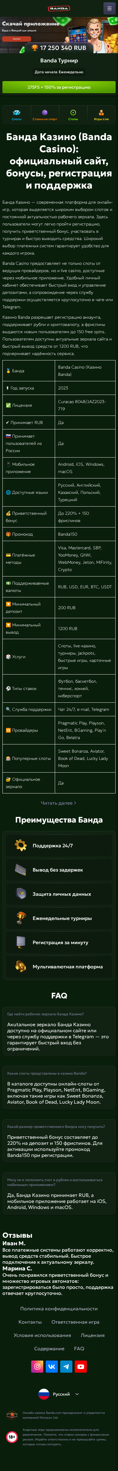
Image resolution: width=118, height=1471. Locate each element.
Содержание (49, 1348)
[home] (59, 8)
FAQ (79, 1348)
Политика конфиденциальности (59, 1308)
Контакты (30, 1322)
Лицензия (93, 1335)
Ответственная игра (75, 1322)
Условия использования (42, 1335)
